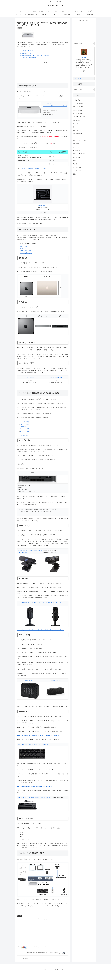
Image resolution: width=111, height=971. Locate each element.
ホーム (50, 967)
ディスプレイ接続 (24, 422)
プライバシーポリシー (57, 967)
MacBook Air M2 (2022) (56, 377)
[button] (93, 43)
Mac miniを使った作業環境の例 (28, 58)
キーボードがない (24, 431)
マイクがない (23, 426)
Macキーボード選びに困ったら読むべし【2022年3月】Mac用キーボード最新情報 (38, 735)
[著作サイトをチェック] (84, 71)
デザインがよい (24, 248)
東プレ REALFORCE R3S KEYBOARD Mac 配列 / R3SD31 (33, 744)
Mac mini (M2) (30, 377)
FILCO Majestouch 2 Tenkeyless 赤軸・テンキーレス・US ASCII (34, 797)
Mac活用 (20, 915)
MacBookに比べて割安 (26, 253)
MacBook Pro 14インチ (43, 205)
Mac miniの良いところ (25, 53)
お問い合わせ (78, 78)
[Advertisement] (42, 72)
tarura (84, 57)
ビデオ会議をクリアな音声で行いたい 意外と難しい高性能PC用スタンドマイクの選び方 (40, 630)
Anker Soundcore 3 (56, 680)
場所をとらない (24, 246)
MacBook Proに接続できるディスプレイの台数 (33, 168)
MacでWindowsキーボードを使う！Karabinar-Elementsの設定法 (34, 786)
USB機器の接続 (25, 435)
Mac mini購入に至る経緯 (26, 51)
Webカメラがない (24, 424)
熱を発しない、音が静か (26, 250)
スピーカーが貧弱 (24, 429)
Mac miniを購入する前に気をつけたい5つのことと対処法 (34, 55)
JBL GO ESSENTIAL (30, 680)
